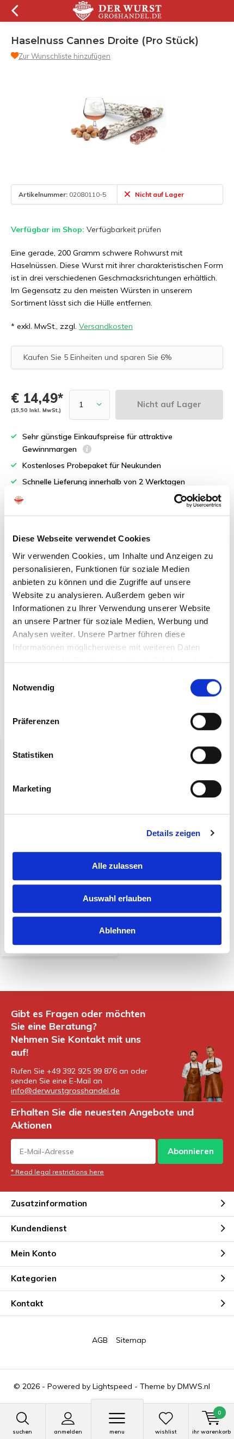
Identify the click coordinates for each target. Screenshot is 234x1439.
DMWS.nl (193, 1386)
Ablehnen (117, 930)
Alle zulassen (117, 865)
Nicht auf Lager (169, 404)
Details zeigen (173, 833)
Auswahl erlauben (117, 898)
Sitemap (131, 1340)
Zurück (14, 11)
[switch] (205, 721)
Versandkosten (106, 326)
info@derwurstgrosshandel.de (65, 1090)
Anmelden (68, 1431)
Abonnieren (191, 1151)
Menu (117, 1431)
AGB (100, 1340)
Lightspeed (112, 1386)
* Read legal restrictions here (57, 1172)
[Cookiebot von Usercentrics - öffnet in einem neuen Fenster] (173, 501)
